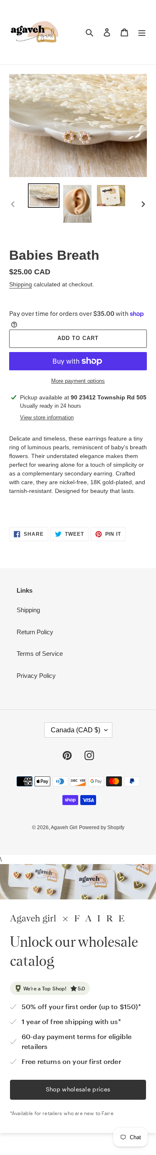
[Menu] (142, 32)
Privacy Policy (36, 675)
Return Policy (35, 631)
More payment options (78, 381)
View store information (47, 417)
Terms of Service (40, 653)
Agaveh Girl (64, 827)
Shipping (20, 284)
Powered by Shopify (101, 827)
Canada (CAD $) (75, 730)
